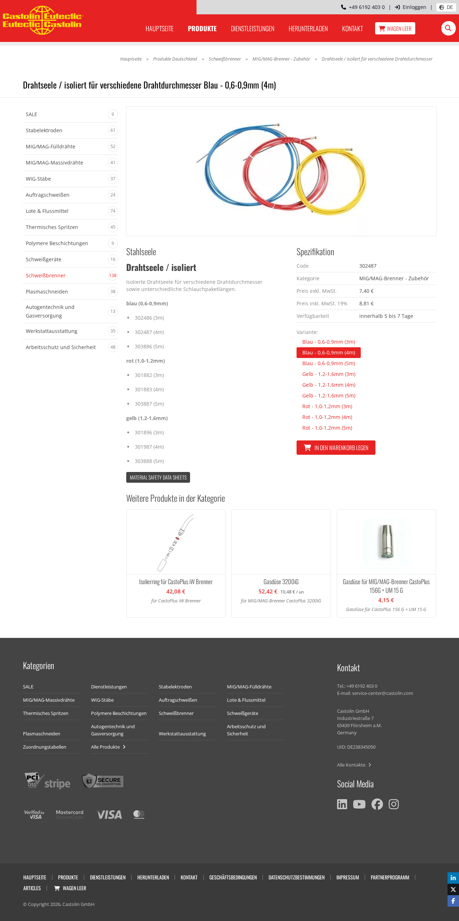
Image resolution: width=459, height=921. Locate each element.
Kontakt (352, 28)
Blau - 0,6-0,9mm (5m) (328, 363)
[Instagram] (394, 804)
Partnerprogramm (390, 877)
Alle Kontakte (351, 765)
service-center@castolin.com (382, 693)
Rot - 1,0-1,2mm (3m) (327, 406)
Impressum (347, 877)
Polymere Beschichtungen (119, 713)
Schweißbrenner (225, 59)
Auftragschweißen (178, 700)
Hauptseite (160, 28)
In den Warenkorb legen (341, 447)
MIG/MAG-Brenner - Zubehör (281, 59)
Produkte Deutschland (175, 59)
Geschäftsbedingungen (233, 877)
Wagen (399, 28)
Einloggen (414, 7)
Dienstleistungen (252, 28)
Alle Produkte (106, 747)
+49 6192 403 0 (365, 7)
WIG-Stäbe (102, 700)
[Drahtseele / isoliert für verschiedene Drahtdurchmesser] (281, 171)
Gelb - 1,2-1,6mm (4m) (328, 384)
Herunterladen (308, 28)
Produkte (202, 28)
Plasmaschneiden (41, 733)
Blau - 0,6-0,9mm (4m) (328, 352)
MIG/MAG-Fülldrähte (249, 686)
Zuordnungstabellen (44, 747)
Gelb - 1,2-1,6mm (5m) (328, 395)
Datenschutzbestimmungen (297, 877)
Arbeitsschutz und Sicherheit (246, 730)
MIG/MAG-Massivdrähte (49, 700)
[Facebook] (377, 804)
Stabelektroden (175, 686)
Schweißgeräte (242, 713)
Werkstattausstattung (182, 733)
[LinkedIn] (342, 804)
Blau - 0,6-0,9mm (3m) (328, 341)
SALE (28, 686)
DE (450, 7)
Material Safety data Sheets (158, 477)
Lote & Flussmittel (246, 700)
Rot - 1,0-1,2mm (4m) (327, 417)
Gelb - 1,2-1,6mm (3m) (328, 374)
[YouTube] (359, 804)
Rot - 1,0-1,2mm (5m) (327, 427)
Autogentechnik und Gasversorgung (113, 730)
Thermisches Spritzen (45, 713)
